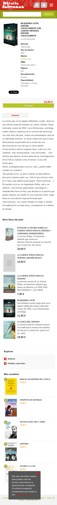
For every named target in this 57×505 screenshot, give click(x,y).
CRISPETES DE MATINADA (31, 400)
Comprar (28, 105)
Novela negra (26, 59)
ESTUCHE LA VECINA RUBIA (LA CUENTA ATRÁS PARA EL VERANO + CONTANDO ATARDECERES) (34, 231)
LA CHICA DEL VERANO (28, 322)
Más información (23, 495)
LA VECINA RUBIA (28, 39)
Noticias (11, 359)
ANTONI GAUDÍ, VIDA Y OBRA (32, 422)
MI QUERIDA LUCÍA (26, 300)
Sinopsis (15, 115)
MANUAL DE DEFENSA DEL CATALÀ (35, 379)
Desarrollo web (32, 500)
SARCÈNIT (24, 444)
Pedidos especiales (16, 363)
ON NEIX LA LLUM (27, 466)
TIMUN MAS (25, 47)
